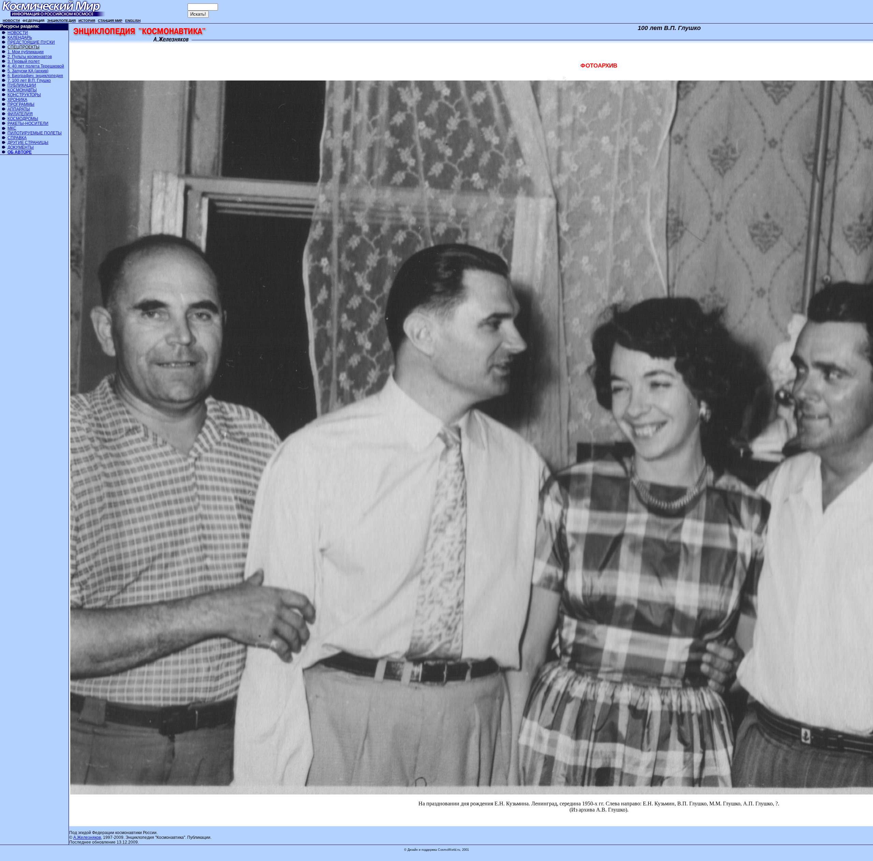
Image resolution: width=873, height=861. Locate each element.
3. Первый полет (24, 61)
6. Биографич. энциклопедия (35, 75)
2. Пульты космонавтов (30, 56)
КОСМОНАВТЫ (22, 90)
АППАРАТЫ (19, 109)
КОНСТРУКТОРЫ (24, 94)
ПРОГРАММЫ (21, 104)
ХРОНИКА (17, 99)
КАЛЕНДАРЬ (20, 37)
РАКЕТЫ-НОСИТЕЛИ (28, 123)
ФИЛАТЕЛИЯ (20, 114)
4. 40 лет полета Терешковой (36, 66)
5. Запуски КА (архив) (28, 71)
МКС (12, 128)
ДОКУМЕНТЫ (21, 147)
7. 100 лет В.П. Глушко (29, 80)
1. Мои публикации (26, 51)
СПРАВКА (17, 137)
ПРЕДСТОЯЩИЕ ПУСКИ (31, 42)
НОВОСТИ (18, 32)
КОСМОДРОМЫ (23, 118)
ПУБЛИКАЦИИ (22, 85)
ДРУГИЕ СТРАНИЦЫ (28, 142)
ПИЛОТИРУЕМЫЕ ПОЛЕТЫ (35, 133)
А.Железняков (87, 837)
